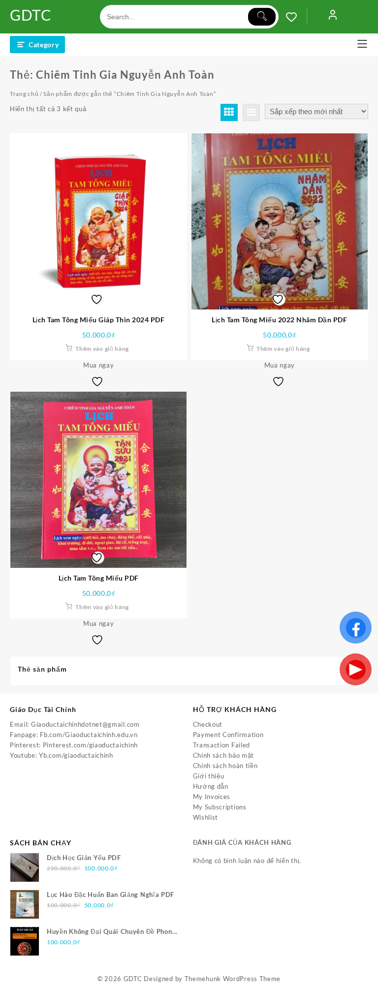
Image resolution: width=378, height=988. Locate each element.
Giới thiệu (208, 776)
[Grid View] (229, 112)
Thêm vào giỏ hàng (102, 348)
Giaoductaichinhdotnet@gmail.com (85, 724)
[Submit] (262, 17)
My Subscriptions (220, 807)
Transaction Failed (222, 745)
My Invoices (212, 797)
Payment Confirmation (228, 735)
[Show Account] (332, 17)
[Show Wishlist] (296, 17)
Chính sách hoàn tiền (225, 766)
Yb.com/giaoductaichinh (76, 755)
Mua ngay (98, 365)
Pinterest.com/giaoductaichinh (90, 745)
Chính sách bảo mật (223, 755)
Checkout (208, 724)
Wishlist (206, 817)
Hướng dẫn (210, 786)
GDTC (31, 15)
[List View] (251, 112)
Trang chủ (24, 93)
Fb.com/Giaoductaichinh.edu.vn (88, 735)
